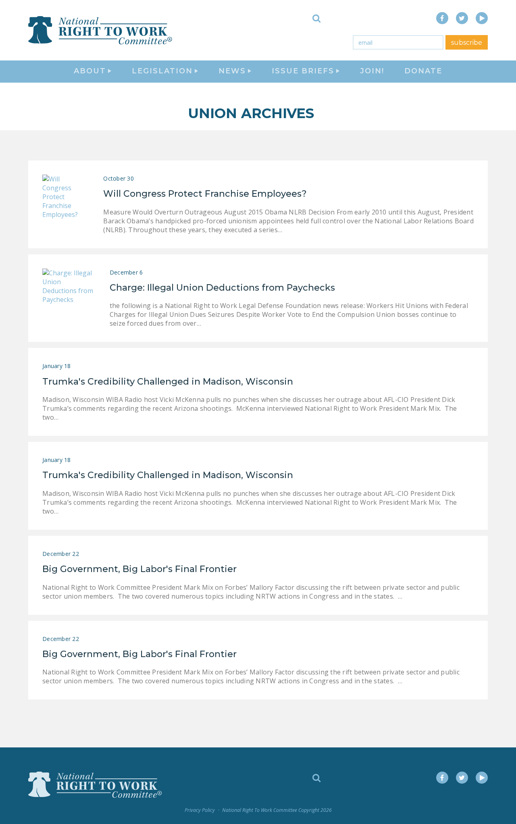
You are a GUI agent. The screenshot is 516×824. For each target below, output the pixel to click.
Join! (372, 71)
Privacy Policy (200, 810)
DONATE (423, 71)
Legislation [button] (162, 71)
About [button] (90, 71)
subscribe (466, 42)
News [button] (232, 71)
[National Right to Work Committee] (100, 30)
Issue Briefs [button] (303, 71)
